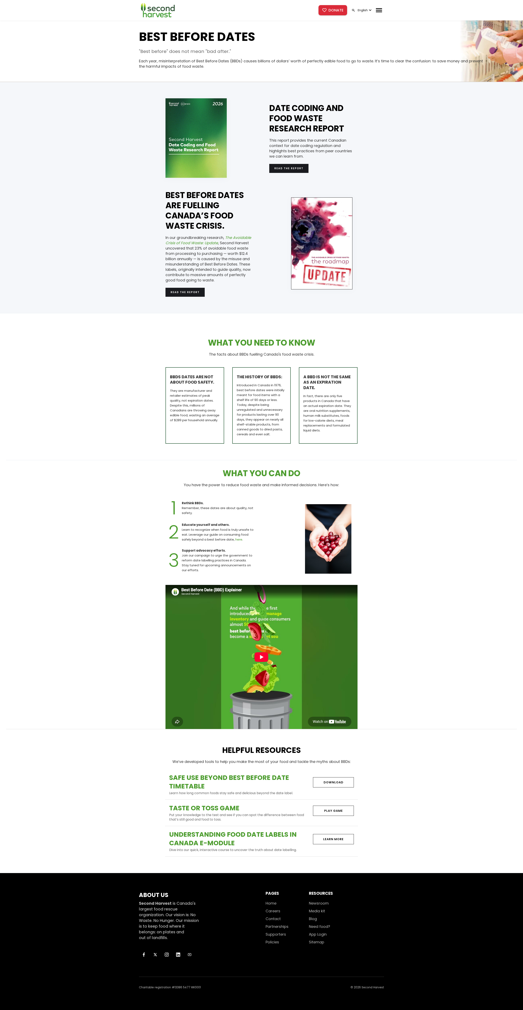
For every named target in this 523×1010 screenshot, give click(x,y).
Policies (272, 942)
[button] (364, 10)
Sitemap (316, 942)
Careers (273, 911)
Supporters (276, 934)
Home (271, 903)
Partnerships (277, 926)
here (238, 539)
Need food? (319, 926)
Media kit (317, 911)
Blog (313, 918)
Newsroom (319, 903)
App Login (318, 934)
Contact (273, 918)
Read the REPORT (288, 168)
